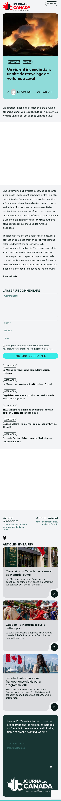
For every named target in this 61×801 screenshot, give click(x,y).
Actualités (14, 62)
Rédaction (25, 92)
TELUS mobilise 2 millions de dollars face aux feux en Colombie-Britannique (28, 411)
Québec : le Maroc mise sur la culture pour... (25, 626)
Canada (27, 62)
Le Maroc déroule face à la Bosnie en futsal (27, 384)
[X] (51, 767)
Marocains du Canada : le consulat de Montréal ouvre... (29, 572)
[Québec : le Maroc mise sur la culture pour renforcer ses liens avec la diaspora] (30, 610)
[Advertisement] (30, 153)
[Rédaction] (14, 92)
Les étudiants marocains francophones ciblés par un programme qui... (24, 681)
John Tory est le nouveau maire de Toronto (47, 522)
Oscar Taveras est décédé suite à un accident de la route (15, 527)
